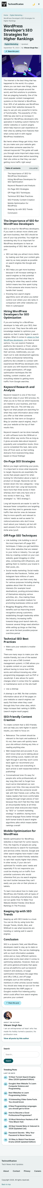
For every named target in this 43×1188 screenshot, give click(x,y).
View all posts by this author (16, 1038)
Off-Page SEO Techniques (19, 192)
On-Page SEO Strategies (18, 189)
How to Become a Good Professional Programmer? (20, 1114)
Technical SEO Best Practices (20, 196)
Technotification (16, 4)
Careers (37, 1171)
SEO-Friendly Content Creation (21, 200)
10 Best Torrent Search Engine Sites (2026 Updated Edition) (22, 1078)
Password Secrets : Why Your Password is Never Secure (21, 1133)
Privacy (27, 1171)
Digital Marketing (11, 44)
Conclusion (12, 213)
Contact (16, 1171)
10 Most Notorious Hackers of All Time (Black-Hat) (23, 1120)
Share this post (12, 51)
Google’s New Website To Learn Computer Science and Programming (22, 1086)
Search (8, 1061)
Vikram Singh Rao (31, 48)
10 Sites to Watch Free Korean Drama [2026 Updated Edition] (22, 1140)
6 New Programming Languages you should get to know (23, 1107)
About (6, 1171)
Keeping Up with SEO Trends (20, 209)
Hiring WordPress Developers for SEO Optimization (22, 180)
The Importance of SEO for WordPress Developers (19, 174)
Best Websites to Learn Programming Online (19, 1094)
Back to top (6, 1184)
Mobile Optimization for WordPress (18, 204)
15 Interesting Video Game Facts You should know (23, 1100)
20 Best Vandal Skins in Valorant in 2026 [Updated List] (24, 1127)
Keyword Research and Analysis (21, 185)
